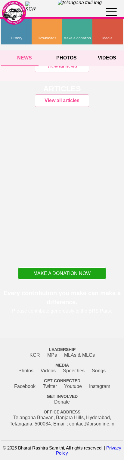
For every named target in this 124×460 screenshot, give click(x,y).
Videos (48, 370)
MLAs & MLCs (79, 355)
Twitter (50, 386)
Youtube (73, 386)
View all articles (62, 100)
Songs (99, 370)
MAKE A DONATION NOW (62, 273)
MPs (52, 355)
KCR (34, 355)
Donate (62, 401)
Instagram (99, 386)
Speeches (74, 370)
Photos (25, 370)
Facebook (25, 386)
